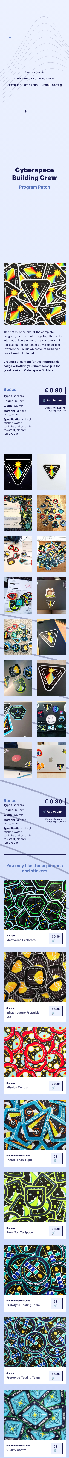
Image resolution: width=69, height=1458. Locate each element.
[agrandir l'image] (18, 489)
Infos (45, 85)
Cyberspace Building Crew (34, 78)
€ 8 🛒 (56, 1158)
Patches (15, 85)
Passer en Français (34, 72)
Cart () (57, 85)
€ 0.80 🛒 (56, 938)
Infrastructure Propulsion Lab (23, 1012)
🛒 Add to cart (52, 400)
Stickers (31, 85)
